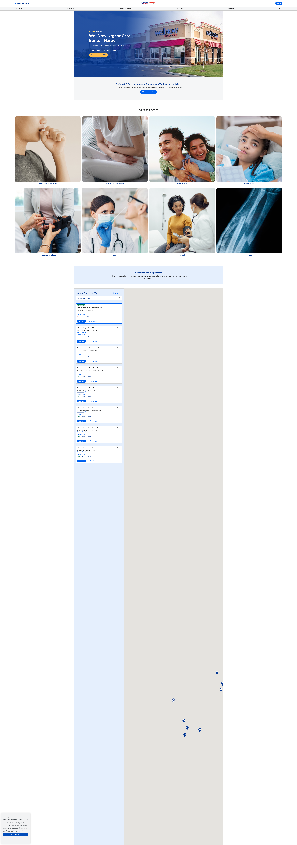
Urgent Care (18, 8)
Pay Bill (279, 3)
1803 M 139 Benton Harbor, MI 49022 (104, 46)
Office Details (93, 321)
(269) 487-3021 (125, 46)
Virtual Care (70, 8)
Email (107, 50)
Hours (116, 50)
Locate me (118, 293)
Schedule (81, 321)
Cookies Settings (16, 839)
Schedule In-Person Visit (98, 55)
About (280, 8)
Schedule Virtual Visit (148, 92)
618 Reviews (99, 31)
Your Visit (231, 8)
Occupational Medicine (125, 8)
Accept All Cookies (15, 834)
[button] (173, 700)
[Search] (119, 298)
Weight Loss (180, 8)
